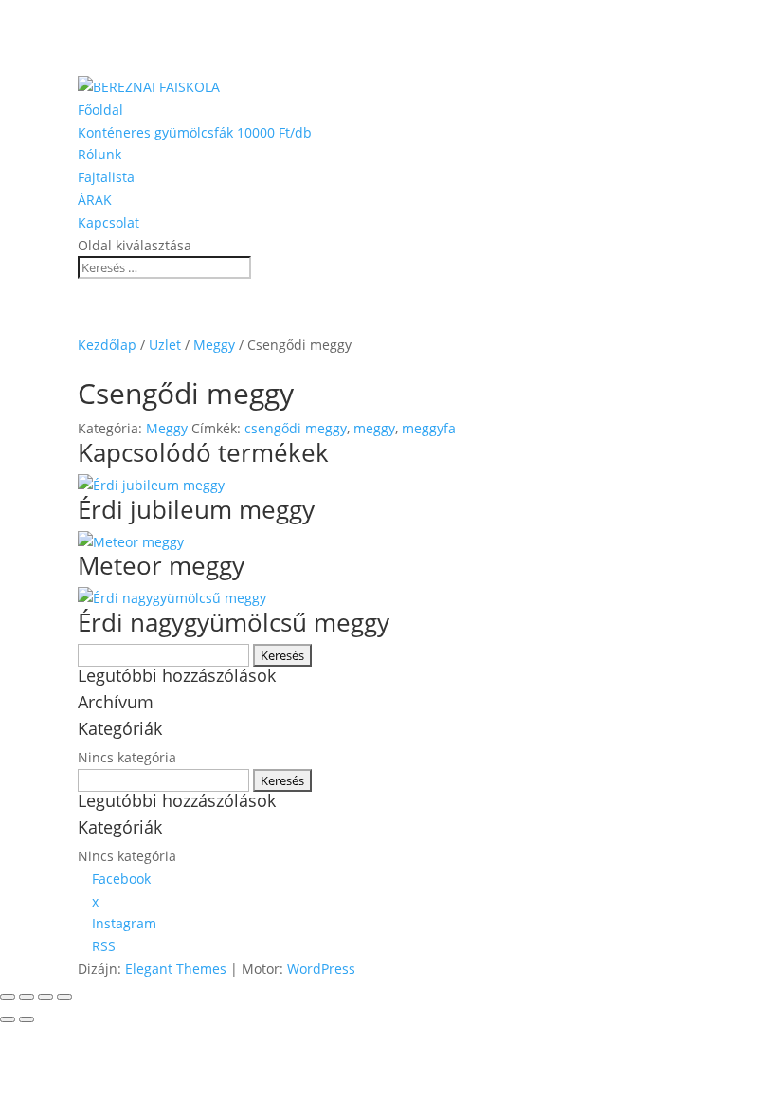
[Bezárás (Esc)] (64, 997)
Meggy (214, 345)
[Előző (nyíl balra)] (7, 1019)
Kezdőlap (107, 345)
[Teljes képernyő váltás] (26, 997)
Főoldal (100, 110)
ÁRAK (95, 200)
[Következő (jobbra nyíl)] (26, 1019)
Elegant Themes (175, 969)
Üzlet (165, 345)
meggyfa (429, 428)
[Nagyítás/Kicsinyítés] (7, 997)
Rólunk (99, 154)
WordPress (321, 969)
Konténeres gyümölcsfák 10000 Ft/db (195, 132)
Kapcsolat (108, 222)
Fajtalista (106, 177)
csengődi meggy (295, 428)
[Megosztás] (45, 997)
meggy (374, 428)
